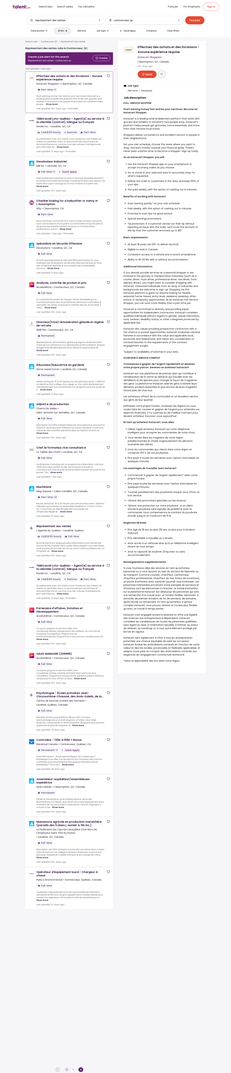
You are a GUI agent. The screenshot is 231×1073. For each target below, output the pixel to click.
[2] (80, 1069)
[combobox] (65, 20)
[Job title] (62, 20)
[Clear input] (99, 20)
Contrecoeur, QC (49, 42)
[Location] (142, 20)
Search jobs (31, 42)
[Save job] (108, 75)
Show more (52, 104)
